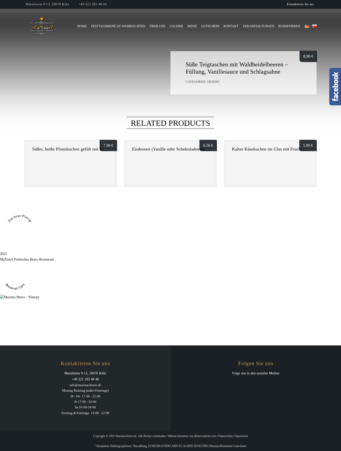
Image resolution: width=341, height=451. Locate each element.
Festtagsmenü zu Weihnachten (118, 26)
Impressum (241, 436)
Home (82, 26)
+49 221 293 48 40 (93, 4)
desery (213, 82)
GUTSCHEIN (210, 26)
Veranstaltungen (258, 26)
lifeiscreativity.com (205, 436)
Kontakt (230, 26)
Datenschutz (225, 436)
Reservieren (289, 26)
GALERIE (176, 26)
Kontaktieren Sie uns (300, 4)
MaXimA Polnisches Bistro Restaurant (27, 259)
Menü (192, 26)
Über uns (157, 26)
